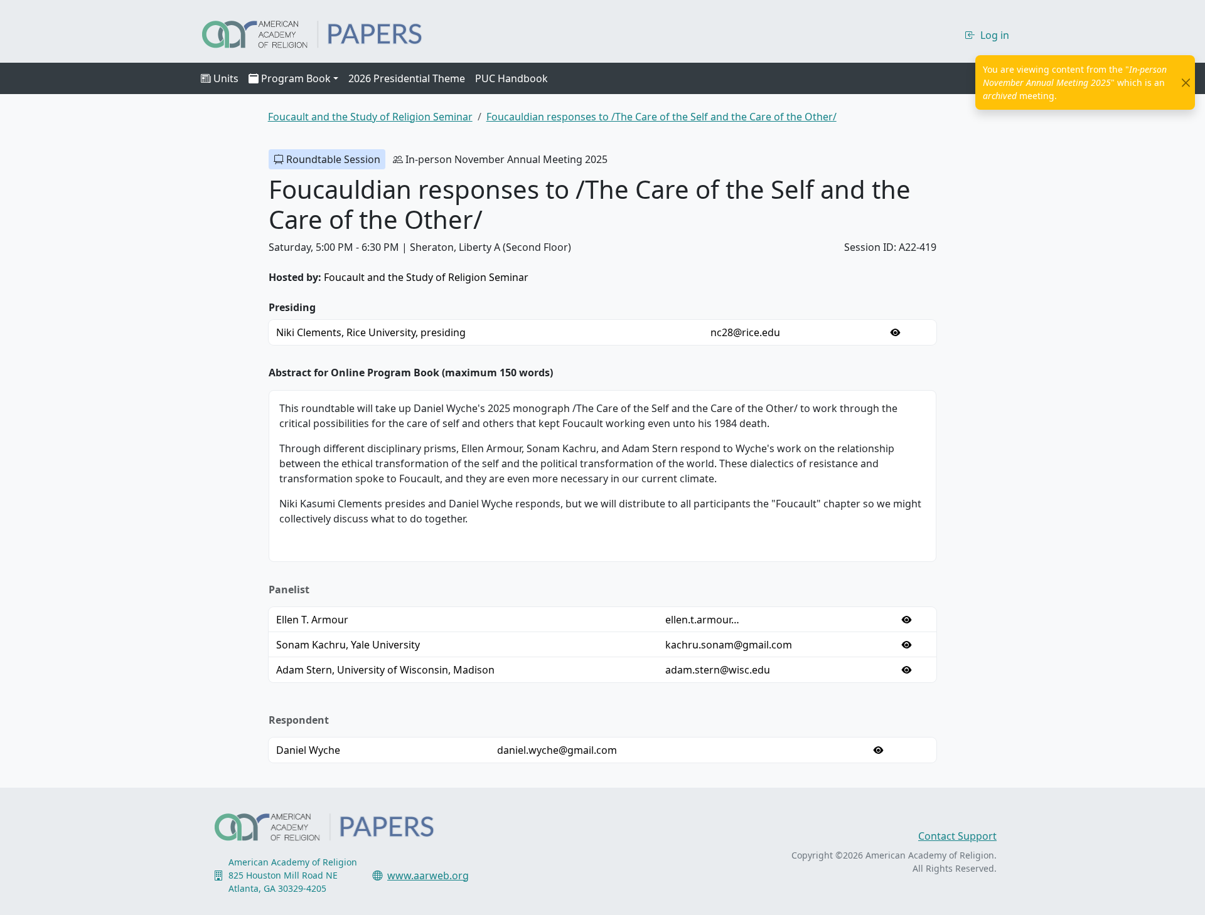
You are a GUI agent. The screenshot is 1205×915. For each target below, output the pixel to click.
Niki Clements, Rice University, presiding (371, 332)
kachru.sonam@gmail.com (728, 645)
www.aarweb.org (428, 875)
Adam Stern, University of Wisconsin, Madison (385, 670)
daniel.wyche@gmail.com (557, 750)
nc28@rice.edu (745, 332)
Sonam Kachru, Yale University (348, 645)
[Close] (1186, 82)
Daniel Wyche (308, 750)
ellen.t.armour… (702, 620)
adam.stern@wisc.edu (717, 670)
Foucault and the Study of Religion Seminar (426, 277)
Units (225, 78)
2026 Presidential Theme (406, 78)
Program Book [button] (296, 78)
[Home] (323, 33)
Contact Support (957, 836)
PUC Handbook (511, 78)
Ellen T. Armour (312, 620)
